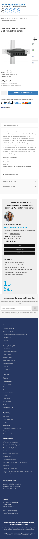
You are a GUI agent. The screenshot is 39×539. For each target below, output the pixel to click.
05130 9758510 (15, 234)
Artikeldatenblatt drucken (11, 174)
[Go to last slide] (4, 51)
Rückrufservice (20, 249)
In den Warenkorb (23, 92)
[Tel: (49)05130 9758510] (15, 10)
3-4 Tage (10, 71)
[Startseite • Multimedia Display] (16, 5)
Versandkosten (22, 528)
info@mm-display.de (15, 236)
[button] (35, 39)
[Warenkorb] (11, 10)
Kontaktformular (19, 253)
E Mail (19, 245)
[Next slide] (27, 51)
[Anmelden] (7, 10)
